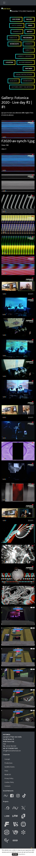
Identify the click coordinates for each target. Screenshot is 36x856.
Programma (27, 37)
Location (9, 62)
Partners (28, 68)
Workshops (14, 44)
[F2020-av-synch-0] (18, 286)
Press (6, 771)
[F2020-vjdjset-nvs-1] (18, 430)
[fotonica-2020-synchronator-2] (18, 677)
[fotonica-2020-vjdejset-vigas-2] (18, 718)
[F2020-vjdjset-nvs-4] (18, 492)
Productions (8, 763)
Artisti (29, 31)
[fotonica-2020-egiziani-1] (18, 616)
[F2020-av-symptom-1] (18, 410)
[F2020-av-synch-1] (18, 162)
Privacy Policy (9, 778)
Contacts (7, 786)
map (4, 744)
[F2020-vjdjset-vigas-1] (18, 533)
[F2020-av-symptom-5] (18, 368)
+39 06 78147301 (10, 746)
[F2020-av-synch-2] (18, 183)
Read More (22, 854)
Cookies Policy (9, 782)
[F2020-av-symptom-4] (18, 348)
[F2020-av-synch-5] (18, 245)
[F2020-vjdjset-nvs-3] (18, 471)
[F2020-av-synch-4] (18, 224)
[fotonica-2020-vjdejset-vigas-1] (18, 698)
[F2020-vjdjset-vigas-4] (18, 595)
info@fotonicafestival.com (12, 750)
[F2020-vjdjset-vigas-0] (18, 512)
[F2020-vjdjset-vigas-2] (18, 554)
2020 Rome (16, 19)
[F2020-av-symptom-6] (18, 389)
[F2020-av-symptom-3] (18, 327)
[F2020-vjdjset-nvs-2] (18, 451)
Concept (7, 759)
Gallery (29, 19)
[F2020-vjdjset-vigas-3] (18, 574)
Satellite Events (10, 767)
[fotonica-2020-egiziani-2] (18, 636)
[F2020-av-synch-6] (18, 265)
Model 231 (8, 774)
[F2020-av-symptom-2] (18, 307)
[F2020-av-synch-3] (18, 204)
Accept (15, 854)
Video (30, 25)
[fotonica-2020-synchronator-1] (18, 657)
